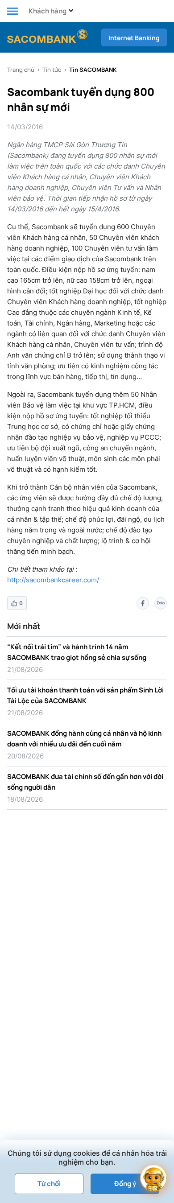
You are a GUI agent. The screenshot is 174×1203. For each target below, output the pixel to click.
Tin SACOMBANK (92, 70)
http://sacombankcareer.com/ (53, 580)
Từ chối (49, 1183)
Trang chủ (20, 70)
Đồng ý (125, 1183)
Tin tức (51, 70)
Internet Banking (134, 37)
